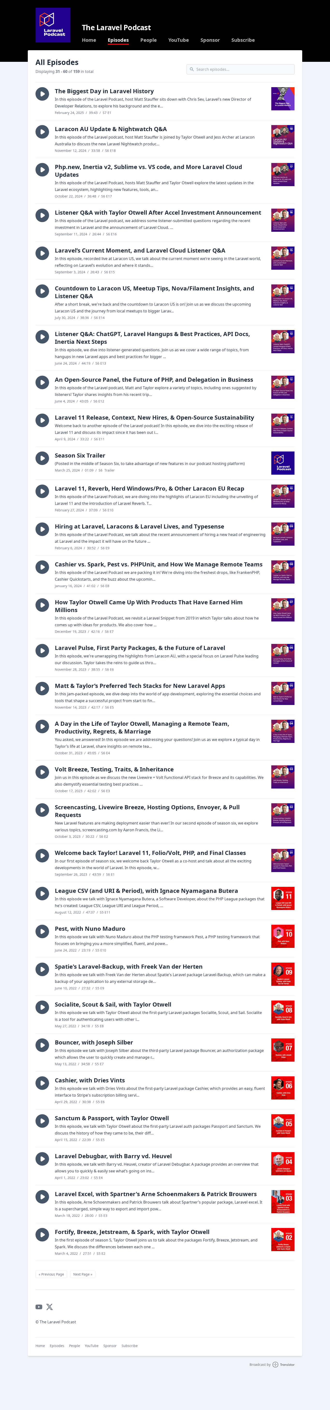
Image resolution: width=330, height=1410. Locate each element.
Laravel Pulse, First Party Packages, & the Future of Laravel (140, 648)
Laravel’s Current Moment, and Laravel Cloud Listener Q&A (140, 250)
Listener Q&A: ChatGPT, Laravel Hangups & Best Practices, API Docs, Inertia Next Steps (152, 337)
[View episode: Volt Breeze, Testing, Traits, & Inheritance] (282, 777)
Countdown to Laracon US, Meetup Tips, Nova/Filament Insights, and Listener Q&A (154, 292)
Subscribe (243, 40)
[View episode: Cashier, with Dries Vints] (282, 1088)
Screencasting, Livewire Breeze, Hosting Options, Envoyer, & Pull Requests (147, 811)
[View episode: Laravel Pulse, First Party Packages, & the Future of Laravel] (282, 655)
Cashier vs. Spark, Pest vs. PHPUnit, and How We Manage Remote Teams (159, 564)
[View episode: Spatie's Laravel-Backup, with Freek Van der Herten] (282, 974)
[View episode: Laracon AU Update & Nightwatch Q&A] (282, 136)
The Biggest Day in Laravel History (104, 91)
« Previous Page (51, 1274)
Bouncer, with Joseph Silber (94, 1042)
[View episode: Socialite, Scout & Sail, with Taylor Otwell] (282, 1012)
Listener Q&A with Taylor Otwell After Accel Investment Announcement (158, 212)
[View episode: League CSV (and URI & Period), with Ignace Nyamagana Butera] (282, 898)
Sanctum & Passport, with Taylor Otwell (112, 1118)
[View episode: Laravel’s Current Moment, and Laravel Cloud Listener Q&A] (282, 258)
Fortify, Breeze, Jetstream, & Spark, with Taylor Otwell (132, 1232)
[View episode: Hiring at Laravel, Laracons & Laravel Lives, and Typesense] (282, 534)
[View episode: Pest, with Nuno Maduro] (282, 936)
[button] (42, 94)
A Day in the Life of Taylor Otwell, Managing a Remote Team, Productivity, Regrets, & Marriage (142, 727)
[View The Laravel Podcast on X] (49, 1307)
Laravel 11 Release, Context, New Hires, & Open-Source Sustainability (154, 417)
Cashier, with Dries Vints (90, 1080)
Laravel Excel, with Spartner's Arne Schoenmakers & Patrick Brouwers (156, 1194)
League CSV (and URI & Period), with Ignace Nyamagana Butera (146, 891)
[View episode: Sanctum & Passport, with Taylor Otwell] (282, 1125)
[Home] (53, 25)
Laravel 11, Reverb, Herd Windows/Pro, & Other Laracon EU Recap (149, 488)
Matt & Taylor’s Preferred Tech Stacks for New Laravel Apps (140, 686)
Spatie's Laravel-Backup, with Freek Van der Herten (129, 966)
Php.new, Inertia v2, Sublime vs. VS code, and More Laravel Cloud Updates (148, 170)
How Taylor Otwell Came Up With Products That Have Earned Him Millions (149, 606)
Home (89, 40)
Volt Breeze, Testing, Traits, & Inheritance (114, 769)
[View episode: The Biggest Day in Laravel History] (282, 98)
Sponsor (210, 40)
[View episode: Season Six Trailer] (282, 463)
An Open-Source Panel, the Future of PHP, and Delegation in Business (154, 379)
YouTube (178, 40)
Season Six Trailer (80, 455)
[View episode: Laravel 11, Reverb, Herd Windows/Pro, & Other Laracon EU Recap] (282, 496)
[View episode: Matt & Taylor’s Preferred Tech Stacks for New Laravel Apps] (282, 693)
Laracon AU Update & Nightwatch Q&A (111, 129)
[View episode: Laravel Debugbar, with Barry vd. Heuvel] (282, 1163)
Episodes (118, 40)
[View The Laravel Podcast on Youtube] (39, 1307)
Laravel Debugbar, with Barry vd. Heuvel (113, 1156)
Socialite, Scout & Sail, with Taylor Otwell (113, 1004)
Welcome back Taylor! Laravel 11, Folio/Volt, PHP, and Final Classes (150, 853)
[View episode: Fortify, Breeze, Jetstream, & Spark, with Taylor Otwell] (282, 1239)
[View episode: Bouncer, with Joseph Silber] (282, 1050)
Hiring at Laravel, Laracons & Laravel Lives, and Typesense (139, 526)
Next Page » (82, 1274)
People (148, 40)
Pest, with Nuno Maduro (90, 928)
